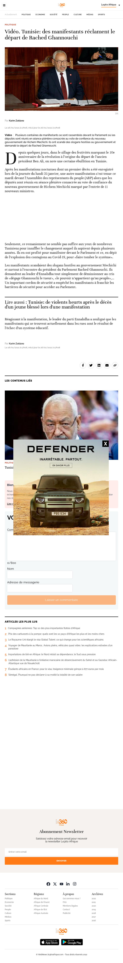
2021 (94, 902)
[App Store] (49, 941)
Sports (101, 15)
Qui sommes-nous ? (72, 898)
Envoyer (61, 861)
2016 (94, 920)
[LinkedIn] (68, 884)
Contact (66, 909)
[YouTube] (61, 884)
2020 (94, 906)
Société (53, 15)
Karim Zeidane (16, 120)
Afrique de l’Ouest (41, 902)
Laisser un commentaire (61, 600)
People (65, 15)
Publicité (66, 913)
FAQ (64, 902)
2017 (94, 917)
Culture (78, 15)
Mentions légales (70, 906)
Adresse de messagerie (23, 582)
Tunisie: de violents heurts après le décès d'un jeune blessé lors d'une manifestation (58, 304)
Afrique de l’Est (40, 909)
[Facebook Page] (48, 884)
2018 (94, 913)
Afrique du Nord (41, 898)
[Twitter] (55, 884)
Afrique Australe (41, 913)
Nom (10, 568)
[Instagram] (75, 884)
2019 (94, 909)
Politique (26, 15)
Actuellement (11, 14)
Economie (40, 15)
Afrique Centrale (41, 906)
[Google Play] (72, 941)
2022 (94, 898)
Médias (89, 15)
